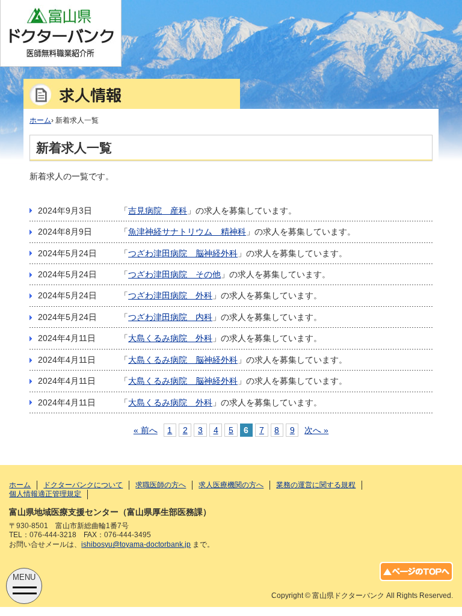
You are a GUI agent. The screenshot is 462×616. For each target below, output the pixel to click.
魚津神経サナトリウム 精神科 (187, 231)
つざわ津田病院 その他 (174, 274)
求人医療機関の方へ (231, 485)
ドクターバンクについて (83, 485)
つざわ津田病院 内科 (170, 317)
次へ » (316, 430)
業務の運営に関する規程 (316, 485)
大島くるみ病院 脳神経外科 (183, 360)
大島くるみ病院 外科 (170, 338)
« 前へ (146, 430)
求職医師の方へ (160, 485)
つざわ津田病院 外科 (170, 295)
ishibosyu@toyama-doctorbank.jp (136, 544)
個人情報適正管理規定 (45, 494)
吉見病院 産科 (157, 210)
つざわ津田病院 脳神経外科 (183, 253)
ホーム (20, 485)
